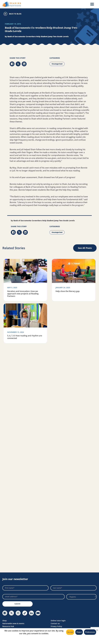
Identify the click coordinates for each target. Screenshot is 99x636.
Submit (17, 604)
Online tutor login (58, 620)
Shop (4, 620)
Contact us (55, 623)
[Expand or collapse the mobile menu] (92, 4)
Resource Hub (8, 626)
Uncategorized (57, 64)
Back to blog (15, 14)
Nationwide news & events (13, 623)
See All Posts (85, 248)
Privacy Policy (56, 626)
